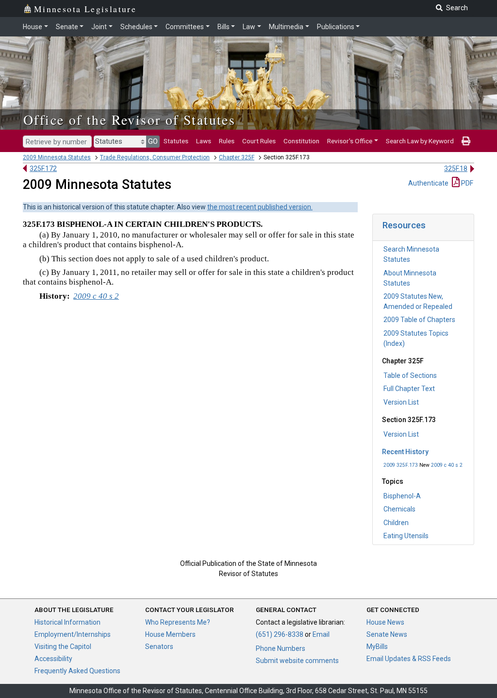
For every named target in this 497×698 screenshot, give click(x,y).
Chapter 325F (236, 157)
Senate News (386, 634)
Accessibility (53, 659)
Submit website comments (297, 660)
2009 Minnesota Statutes (57, 157)
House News (385, 622)
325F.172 (43, 168)
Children (396, 523)
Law (249, 27)
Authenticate (428, 183)
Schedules (136, 27)
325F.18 (455, 168)
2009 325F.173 (400, 465)
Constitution (301, 141)
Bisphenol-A (402, 496)
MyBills (377, 646)
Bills (223, 27)
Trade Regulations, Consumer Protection (155, 157)
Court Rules (259, 141)
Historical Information (67, 622)
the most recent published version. (260, 207)
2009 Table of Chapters (419, 319)
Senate (67, 27)
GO (153, 141)
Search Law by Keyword (420, 141)
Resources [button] (404, 225)
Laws (203, 141)
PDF (466, 183)
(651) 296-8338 (279, 634)
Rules (226, 141)
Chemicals (399, 509)
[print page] (466, 141)
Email (321, 634)
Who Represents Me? (177, 622)
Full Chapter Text (409, 388)
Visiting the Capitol (62, 646)
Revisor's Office (349, 141)
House (32, 27)
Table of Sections (410, 375)
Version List (401, 402)
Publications (335, 27)
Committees (185, 27)
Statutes (176, 141)
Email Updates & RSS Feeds (408, 659)
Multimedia (286, 27)
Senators (159, 646)
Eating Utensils (406, 536)
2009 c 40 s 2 (447, 465)
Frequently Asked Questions (77, 671)
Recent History (405, 452)
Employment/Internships (72, 634)
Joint (99, 27)
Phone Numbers (280, 648)
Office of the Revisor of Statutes (129, 119)
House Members (170, 634)
